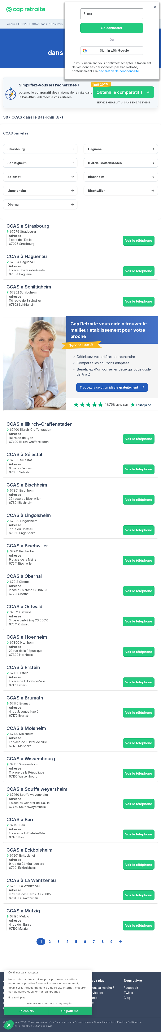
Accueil (12, 24)
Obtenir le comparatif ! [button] (117, 90)
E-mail (88, 14)
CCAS (24, 24)
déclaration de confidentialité (119, 71)
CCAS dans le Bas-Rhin (47, 24)
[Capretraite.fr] (25, 9)
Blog (127, 997)
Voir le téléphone (138, 241)
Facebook (131, 987)
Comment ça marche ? (99, 987)
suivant (120, 941)
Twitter (128, 992)
